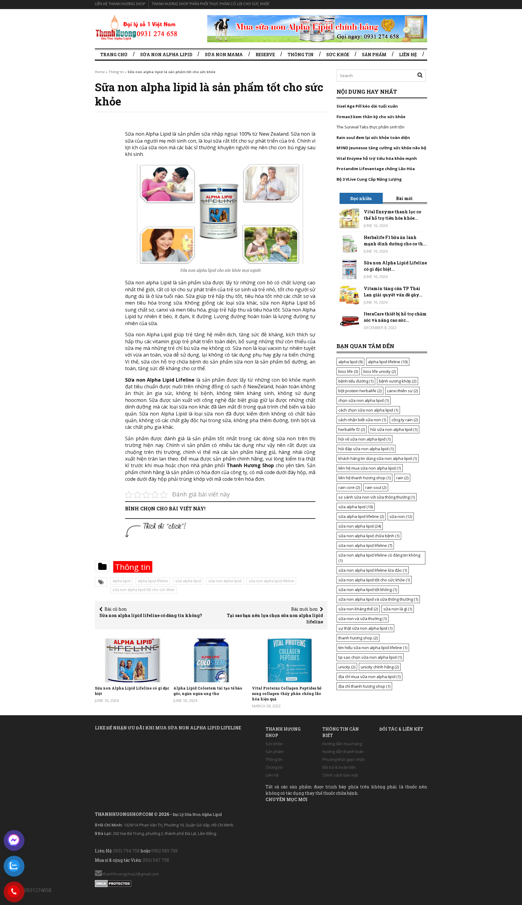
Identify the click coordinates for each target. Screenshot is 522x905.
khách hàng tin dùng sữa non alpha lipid (377, 458)
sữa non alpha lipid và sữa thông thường (378, 599)
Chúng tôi (274, 767)
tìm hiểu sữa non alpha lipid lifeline (372, 647)
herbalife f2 (351, 429)
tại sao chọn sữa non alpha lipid (370, 657)
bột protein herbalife (360, 390)
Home (100, 71)
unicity (346, 667)
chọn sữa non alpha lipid (363, 400)
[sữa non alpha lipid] (136, 27)
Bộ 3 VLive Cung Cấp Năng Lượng (369, 179)
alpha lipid (121, 580)
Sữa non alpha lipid (166, 54)
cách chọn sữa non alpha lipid (368, 410)
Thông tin (301, 54)
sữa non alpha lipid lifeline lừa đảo (372, 570)
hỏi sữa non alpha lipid (393, 429)
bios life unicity (379, 371)
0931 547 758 (156, 860)
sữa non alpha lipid (224, 580)
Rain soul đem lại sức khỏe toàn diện (373, 137)
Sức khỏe (337, 54)
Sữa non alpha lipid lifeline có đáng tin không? (150, 615)
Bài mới (404, 198)
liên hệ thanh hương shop (364, 477)
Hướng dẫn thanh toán (343, 751)
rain (402, 477)
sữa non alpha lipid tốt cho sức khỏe (143, 589)
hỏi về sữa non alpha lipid (364, 439)
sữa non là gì (397, 609)
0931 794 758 (126, 851)
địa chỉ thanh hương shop (364, 686)
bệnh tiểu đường (355, 381)
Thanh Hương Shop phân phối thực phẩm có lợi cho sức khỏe (210, 3)
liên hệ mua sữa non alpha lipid (369, 468)
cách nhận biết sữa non (362, 419)
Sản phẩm (374, 54)
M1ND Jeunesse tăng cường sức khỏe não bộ (381, 147)
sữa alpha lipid (188, 580)
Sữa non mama (224, 54)
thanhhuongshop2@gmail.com (130, 874)
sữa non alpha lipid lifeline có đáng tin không (379, 557)
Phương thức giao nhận (343, 759)
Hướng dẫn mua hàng (342, 743)
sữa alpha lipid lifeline (361, 516)
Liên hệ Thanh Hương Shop (120, 3)
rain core (349, 487)
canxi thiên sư (402, 390)
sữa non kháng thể (358, 609)
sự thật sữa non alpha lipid (365, 628)
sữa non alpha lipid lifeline (271, 580)
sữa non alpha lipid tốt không (367, 589)
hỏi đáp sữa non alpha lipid (366, 448)
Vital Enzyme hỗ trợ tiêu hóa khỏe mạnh (377, 158)
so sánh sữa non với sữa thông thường (376, 497)
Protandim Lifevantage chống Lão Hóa (376, 168)
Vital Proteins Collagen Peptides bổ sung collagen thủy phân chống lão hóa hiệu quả (286, 693)
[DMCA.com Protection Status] (113, 882)
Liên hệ (408, 54)
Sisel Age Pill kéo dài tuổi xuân (367, 106)
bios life (348, 371)
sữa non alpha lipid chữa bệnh (368, 535)
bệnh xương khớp (397, 381)
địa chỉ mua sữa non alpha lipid (369, 676)
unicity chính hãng (380, 667)
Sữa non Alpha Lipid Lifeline (160, 380)
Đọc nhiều (361, 198)
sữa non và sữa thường (362, 618)
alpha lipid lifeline (153, 580)
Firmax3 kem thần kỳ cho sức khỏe (371, 116)
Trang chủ (113, 54)
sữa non (400, 516)
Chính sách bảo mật (340, 775)
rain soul (375, 487)
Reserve (265, 54)
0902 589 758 (164, 851)
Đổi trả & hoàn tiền (339, 767)
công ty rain (405, 419)
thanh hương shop (358, 638)
